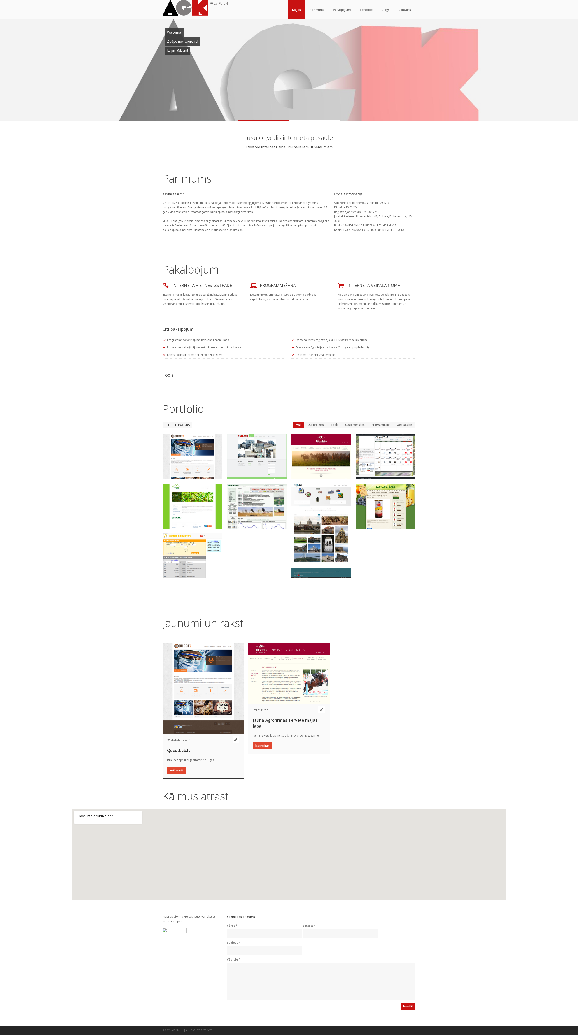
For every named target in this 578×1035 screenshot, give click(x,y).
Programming (381, 425)
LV (215, 3)
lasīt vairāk (177, 770)
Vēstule (233, 959)
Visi (298, 425)
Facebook (407, 1030)
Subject (233, 942)
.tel (399, 1030)
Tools (334, 425)
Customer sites (355, 425)
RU (220, 3)
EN (226, 3)
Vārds (232, 926)
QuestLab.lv (179, 750)
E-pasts (309, 926)
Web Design (404, 425)
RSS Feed (390, 1030)
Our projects (316, 425)
